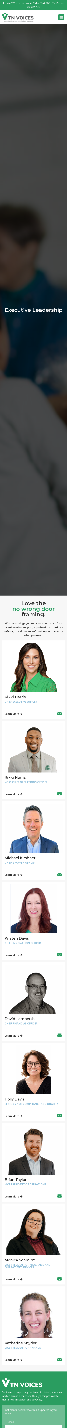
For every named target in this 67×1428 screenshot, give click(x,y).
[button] (61, 17)
